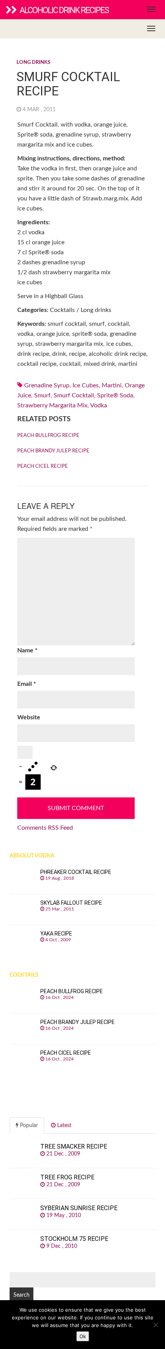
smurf (42, 395)
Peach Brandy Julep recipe (53, 451)
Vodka (98, 405)
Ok (82, 1336)
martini (112, 385)
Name (27, 650)
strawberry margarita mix (52, 405)
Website (28, 717)
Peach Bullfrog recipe (48, 435)
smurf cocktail (74, 395)
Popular (28, 1125)
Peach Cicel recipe (42, 466)
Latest (63, 1125)
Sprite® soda (115, 395)
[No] (155, 1325)
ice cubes (86, 385)
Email (26, 684)
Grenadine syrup (46, 385)
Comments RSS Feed (45, 828)
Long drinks (33, 62)
